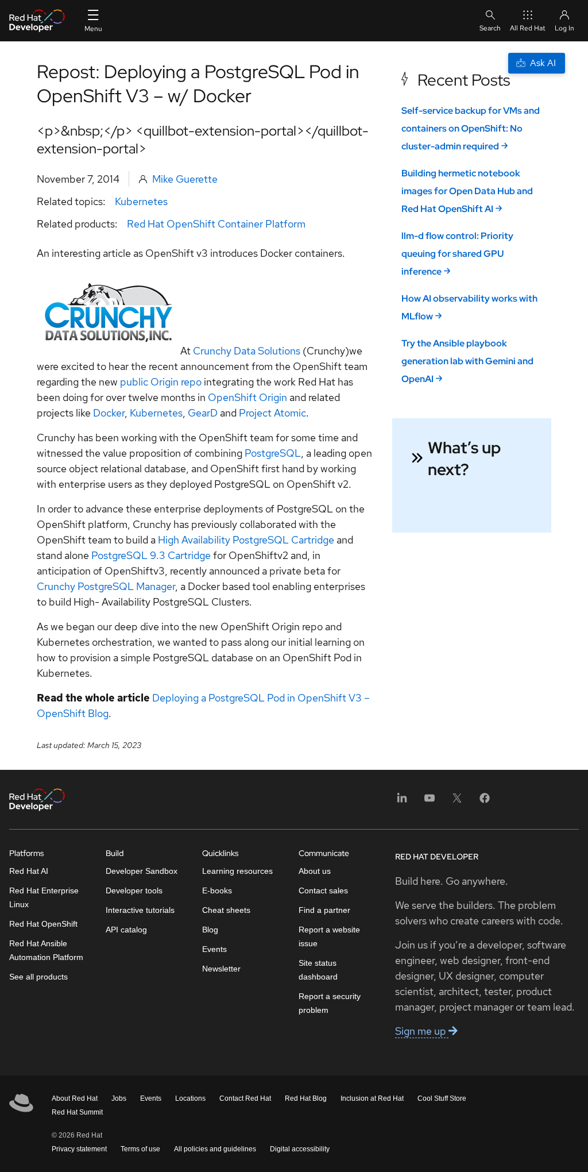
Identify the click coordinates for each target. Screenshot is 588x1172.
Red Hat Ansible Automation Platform (46, 950)
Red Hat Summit (77, 1112)
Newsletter (221, 968)
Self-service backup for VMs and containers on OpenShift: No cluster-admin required (470, 128)
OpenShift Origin (247, 397)
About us (315, 871)
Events (214, 949)
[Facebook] (485, 802)
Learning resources (237, 871)
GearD (203, 412)
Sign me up (421, 1031)
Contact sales (323, 890)
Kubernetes (141, 201)
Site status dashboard (318, 969)
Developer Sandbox (141, 871)
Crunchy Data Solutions (248, 350)
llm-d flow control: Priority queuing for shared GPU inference (457, 253)
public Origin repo (161, 381)
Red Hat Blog (306, 1098)
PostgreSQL (273, 453)
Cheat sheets (226, 910)
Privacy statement (79, 1149)
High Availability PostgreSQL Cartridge (246, 539)
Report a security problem (330, 1003)
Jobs (118, 1098)
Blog (210, 929)
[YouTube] (429, 802)
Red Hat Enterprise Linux (44, 897)
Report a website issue (329, 936)
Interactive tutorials (140, 910)
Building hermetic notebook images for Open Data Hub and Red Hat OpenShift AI (467, 191)
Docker (109, 412)
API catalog (126, 929)
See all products (38, 976)
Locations (190, 1098)
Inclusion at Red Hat (372, 1098)
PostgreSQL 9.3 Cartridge (151, 555)
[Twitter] (457, 802)
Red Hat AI (28, 871)
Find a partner (324, 910)
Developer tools (134, 890)
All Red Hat (528, 28)
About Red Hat (75, 1098)
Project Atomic (272, 412)
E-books (217, 890)
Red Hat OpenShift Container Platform (216, 223)
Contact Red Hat (245, 1098)
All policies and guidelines (215, 1149)
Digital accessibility (300, 1149)
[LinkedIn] (402, 802)
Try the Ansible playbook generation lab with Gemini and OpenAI (467, 361)
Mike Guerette (185, 179)
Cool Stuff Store (441, 1098)
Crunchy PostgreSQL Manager (106, 586)
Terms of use (140, 1149)
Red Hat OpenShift (43, 923)
